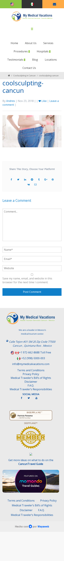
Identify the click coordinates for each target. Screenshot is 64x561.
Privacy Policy (31, 374)
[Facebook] (23, 399)
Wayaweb (43, 526)
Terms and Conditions (30, 370)
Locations (51, 59)
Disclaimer (30, 381)
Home (14, 43)
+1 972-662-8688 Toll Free (35, 352)
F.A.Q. (31, 385)
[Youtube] (38, 399)
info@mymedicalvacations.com (30, 364)
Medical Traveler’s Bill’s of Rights (31, 378)
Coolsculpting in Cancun (24, 75)
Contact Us (29, 68)
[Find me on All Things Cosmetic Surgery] (30, 439)
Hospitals (43, 51)
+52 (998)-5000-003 (33, 358)
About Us (30, 43)
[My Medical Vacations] (32, 16)
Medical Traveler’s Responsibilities (31, 389)
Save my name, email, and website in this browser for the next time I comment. (27, 280)
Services (48, 43)
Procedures (21, 51)
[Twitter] (30, 399)
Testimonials (15, 59)
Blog (35, 59)
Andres (10, 101)
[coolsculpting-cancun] (32, 131)
